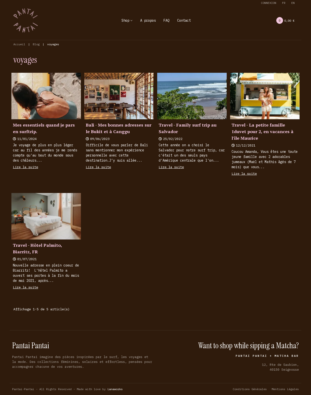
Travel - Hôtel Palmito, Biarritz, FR (37, 248)
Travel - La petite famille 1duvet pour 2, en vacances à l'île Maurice (263, 131)
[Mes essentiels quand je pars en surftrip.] (46, 95)
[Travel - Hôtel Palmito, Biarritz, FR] (46, 216)
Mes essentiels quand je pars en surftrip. (44, 128)
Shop (125, 20)
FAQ (166, 20)
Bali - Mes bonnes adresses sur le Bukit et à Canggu (118, 128)
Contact (184, 20)
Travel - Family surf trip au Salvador (187, 128)
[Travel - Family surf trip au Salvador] (192, 95)
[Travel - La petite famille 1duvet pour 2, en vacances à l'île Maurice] (265, 95)
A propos (148, 20)
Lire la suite (25, 167)
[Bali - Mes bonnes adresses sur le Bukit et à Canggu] (119, 95)
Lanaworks (115, 389)
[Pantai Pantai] (25, 20)
